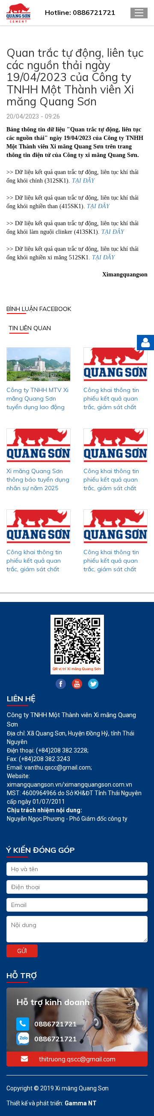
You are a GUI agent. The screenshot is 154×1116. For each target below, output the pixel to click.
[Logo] (26, 13)
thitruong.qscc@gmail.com (77, 1059)
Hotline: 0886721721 (80, 12)
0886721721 (55, 1024)
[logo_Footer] (77, 644)
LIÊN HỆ (21, 698)
